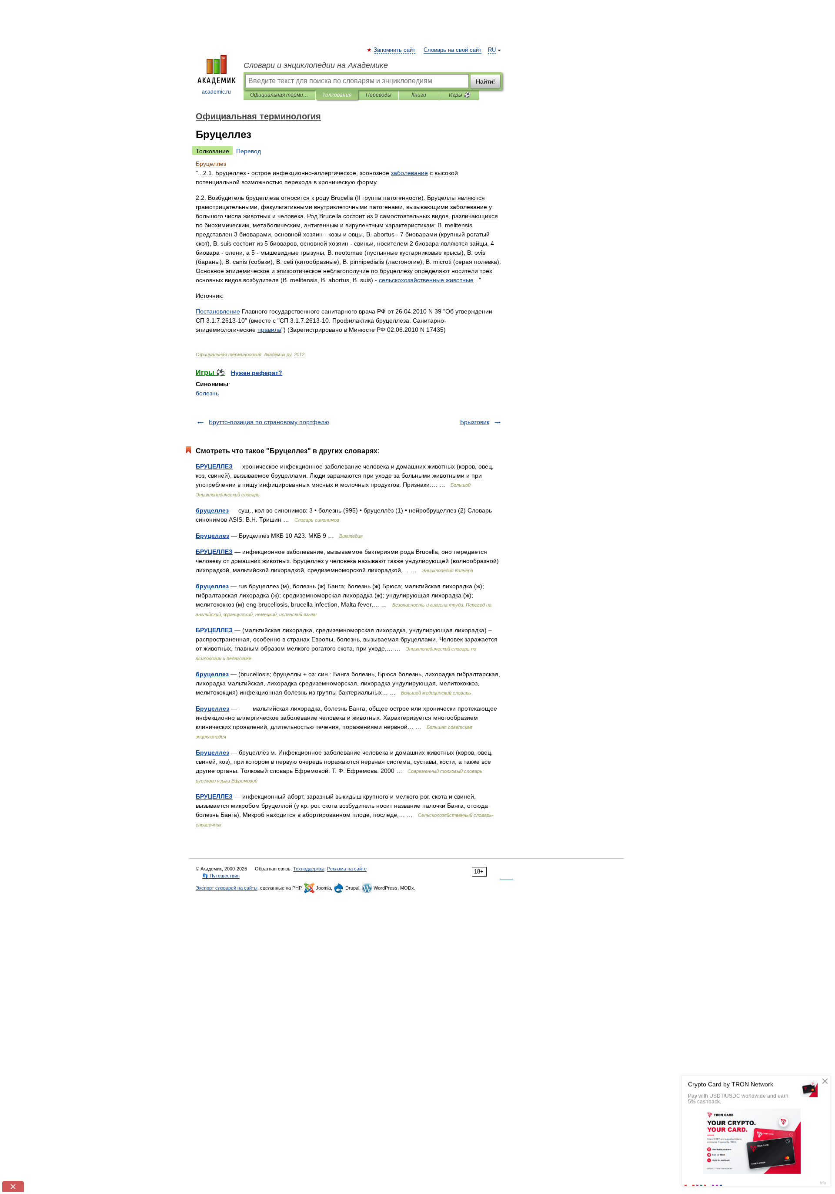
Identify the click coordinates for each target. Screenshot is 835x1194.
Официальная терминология (279, 95)
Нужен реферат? (256, 372)
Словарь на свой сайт (452, 50)
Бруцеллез (212, 535)
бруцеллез (212, 510)
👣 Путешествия (221, 875)
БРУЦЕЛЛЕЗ (214, 466)
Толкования (336, 95)
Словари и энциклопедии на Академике (316, 65)
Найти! (485, 81)
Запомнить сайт (394, 50)
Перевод (248, 151)
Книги (418, 95)
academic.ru (216, 92)
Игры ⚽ (459, 95)
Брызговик (474, 421)
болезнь (207, 393)
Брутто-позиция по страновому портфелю (269, 421)
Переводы (378, 95)
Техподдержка (308, 868)
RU (492, 50)
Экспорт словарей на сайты (226, 887)
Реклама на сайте (347, 868)
